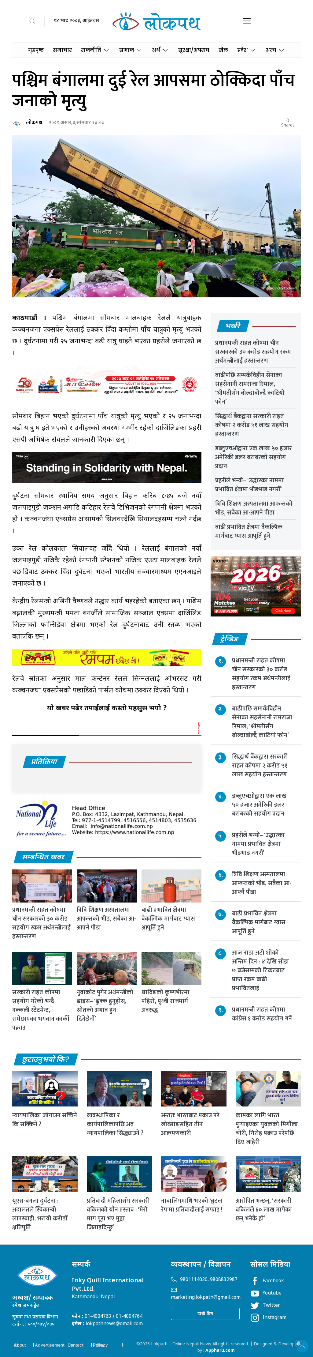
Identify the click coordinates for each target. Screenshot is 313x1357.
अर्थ (156, 50)
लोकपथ (34, 122)
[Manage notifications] (299, 1343)
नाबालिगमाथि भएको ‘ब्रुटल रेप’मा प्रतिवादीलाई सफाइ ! (192, 1205)
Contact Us (75, 1345)
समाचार (62, 50)
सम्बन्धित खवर (43, 857)
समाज (126, 50)
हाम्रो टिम (205, 1313)
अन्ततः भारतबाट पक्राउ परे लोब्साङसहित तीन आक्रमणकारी (190, 1124)
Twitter (271, 1305)
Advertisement (49, 1345)
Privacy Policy (100, 1345)
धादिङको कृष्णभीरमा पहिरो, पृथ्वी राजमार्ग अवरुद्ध (166, 1001)
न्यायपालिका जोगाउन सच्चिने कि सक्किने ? (44, 1119)
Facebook (273, 1281)
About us (20, 1345)
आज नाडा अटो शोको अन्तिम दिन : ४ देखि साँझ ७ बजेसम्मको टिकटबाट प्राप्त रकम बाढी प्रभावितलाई (260, 970)
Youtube (272, 1293)
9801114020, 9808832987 (209, 1280)
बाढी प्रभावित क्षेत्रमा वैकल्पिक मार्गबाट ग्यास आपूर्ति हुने (168, 919)
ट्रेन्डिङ (229, 639)
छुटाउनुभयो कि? (45, 1060)
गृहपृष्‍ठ (36, 50)
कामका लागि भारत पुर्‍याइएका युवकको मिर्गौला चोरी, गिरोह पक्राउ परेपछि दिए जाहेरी (267, 1128)
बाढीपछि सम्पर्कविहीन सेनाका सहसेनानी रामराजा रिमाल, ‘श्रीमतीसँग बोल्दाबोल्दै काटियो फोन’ (250, 388)
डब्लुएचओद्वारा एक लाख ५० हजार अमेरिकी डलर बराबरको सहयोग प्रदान (253, 457)
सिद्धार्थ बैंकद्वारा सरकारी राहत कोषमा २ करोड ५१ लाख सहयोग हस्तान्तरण (251, 425)
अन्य (271, 50)
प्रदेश (242, 50)
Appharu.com (220, 1351)
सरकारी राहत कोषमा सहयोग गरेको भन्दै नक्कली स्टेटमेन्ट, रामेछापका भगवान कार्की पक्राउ (40, 1010)
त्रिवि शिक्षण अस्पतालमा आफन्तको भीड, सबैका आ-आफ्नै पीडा (106, 919)
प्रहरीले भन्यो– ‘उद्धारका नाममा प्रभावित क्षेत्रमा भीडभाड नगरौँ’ (249, 485)
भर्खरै (233, 326)
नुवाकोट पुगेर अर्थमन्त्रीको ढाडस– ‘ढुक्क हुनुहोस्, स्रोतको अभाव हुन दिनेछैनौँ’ (105, 1005)
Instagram (274, 1318)
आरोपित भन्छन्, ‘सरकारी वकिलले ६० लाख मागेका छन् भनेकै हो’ (264, 1210)
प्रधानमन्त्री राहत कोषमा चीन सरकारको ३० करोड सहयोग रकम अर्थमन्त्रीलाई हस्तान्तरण (41, 923)
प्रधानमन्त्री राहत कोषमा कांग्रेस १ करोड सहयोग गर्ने (262, 1014)
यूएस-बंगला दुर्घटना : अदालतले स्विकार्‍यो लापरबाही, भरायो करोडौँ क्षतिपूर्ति (39, 1214)
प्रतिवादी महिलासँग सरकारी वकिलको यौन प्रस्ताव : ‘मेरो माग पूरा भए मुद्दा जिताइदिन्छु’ (118, 1214)
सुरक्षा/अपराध (193, 50)
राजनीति (91, 50)
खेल (223, 50)
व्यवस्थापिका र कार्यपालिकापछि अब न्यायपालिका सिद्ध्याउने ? (115, 1124)
